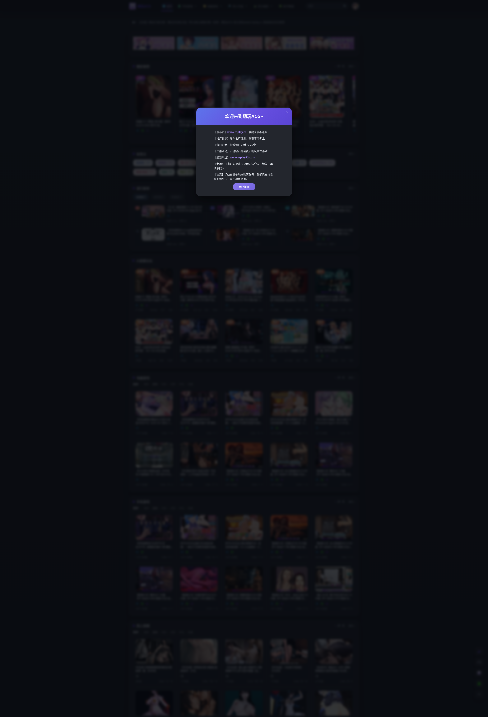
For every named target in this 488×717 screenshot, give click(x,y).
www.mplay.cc (236, 132)
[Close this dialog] (287, 112)
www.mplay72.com (242, 157)
